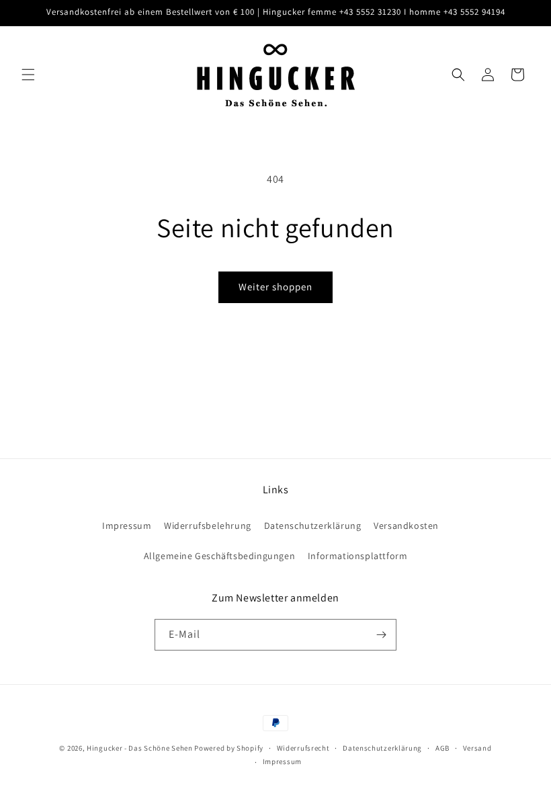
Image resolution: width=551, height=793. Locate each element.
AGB (442, 748)
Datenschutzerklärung (313, 525)
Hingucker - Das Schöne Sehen (140, 748)
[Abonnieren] (381, 635)
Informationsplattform (358, 556)
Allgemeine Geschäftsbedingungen (220, 556)
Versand (477, 748)
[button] (28, 74)
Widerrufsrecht (303, 748)
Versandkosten (406, 525)
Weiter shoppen (275, 286)
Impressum (126, 525)
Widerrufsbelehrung (207, 525)
